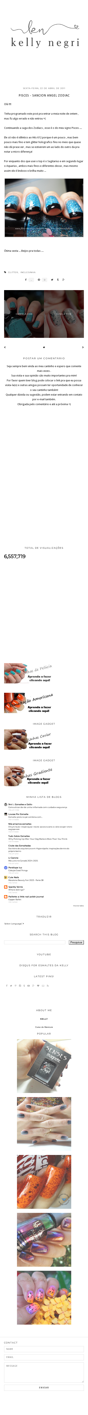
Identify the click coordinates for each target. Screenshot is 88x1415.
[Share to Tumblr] (57, 280)
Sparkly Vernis (15, 887)
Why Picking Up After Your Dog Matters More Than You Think (37, 839)
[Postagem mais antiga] (83, 347)
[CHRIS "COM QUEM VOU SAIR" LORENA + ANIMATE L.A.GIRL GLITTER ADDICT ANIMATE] (44, 1208)
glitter (13, 272)
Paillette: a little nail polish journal (26, 896)
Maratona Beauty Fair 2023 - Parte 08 (25, 880)
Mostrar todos (78, 906)
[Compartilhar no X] (51, 280)
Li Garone (13, 858)
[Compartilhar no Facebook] (25, 280)
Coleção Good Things (18, 870)
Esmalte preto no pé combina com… (25, 817)
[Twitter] (11, 986)
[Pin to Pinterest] (38, 280)
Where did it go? (16, 890)
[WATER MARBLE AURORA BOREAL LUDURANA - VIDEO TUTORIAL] (44, 1266)
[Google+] (33, 986)
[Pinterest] (15, 986)
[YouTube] (28, 986)
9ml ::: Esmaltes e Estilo (20, 804)
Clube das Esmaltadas (19, 845)
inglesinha (28, 272)
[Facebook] (6, 986)
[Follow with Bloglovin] (38, 986)
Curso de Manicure (44, 1027)
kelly (44, 1019)
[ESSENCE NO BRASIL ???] (44, 1092)
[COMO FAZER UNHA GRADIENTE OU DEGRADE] (44, 1150)
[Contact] (43, 986)
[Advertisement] (44, 611)
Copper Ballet (14, 899)
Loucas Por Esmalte (18, 814)
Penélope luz (15, 867)
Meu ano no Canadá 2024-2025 (23, 861)
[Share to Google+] (62, 280)
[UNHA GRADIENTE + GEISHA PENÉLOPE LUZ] (44, 1324)
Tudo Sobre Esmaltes (19, 836)
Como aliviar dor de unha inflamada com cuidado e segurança (37, 807)
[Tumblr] (24, 986)
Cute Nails (13, 877)
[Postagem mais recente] (5, 347)
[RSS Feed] (48, 986)
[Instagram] (20, 986)
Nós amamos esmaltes (19, 824)
